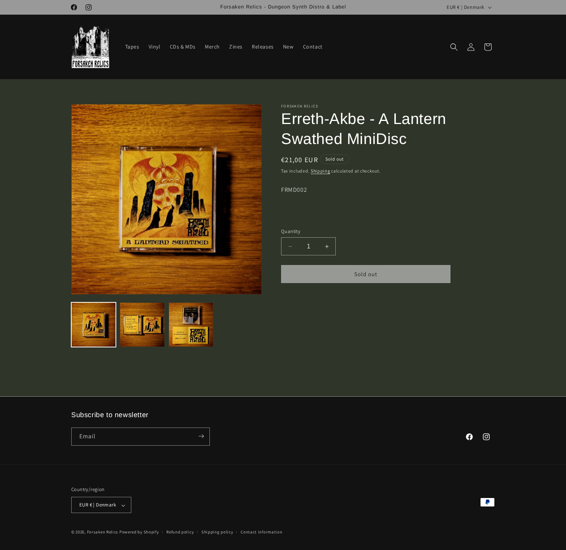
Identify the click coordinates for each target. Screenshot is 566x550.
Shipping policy (217, 532)
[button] (453, 47)
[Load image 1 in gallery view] (93, 324)
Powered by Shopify (139, 532)
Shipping (320, 171)
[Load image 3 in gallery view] (191, 324)
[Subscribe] (201, 436)
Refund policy (180, 532)
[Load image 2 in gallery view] (142, 324)
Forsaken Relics (103, 532)
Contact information (261, 532)
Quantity (290, 231)
